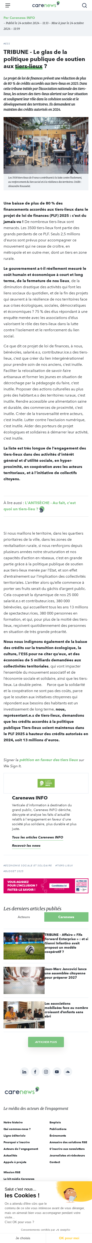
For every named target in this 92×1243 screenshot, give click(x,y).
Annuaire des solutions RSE (68, 1142)
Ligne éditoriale (14, 1135)
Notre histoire (13, 1122)
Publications (58, 1129)
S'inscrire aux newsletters (67, 1149)
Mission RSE (12, 1172)
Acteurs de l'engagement (21, 1149)
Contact (55, 1162)
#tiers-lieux (64, 865)
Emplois (55, 1122)
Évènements (58, 1135)
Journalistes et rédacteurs (67, 1155)
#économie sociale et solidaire (28, 865)
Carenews (66, 917)
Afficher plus (46, 1042)
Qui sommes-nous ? (17, 1129)
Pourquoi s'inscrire (17, 1142)
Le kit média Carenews (19, 1179)
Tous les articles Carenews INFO (37, 837)
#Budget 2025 (14, 871)
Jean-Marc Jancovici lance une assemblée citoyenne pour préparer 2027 (66, 973)
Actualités (10, 1155)
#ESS (7, 44)
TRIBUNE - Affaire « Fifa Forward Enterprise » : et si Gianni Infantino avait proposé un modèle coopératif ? (66, 943)
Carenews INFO (22, 18)
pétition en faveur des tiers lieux (49, 760)
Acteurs (24, 917)
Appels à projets (15, 1162)
